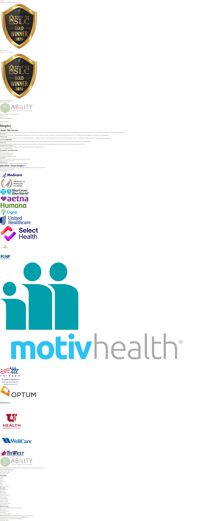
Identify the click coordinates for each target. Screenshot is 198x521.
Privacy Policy (3, 518)
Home (1, 121)
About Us (2, 478)
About (1, 117)
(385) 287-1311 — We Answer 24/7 (7, 52)
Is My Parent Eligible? (4, 114)
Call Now (2, 520)
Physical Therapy (3, 494)
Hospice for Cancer (4, 501)
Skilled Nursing (3, 492)
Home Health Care (3, 489)
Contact (4, 117)
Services (1, 115)
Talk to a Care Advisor (10, 160)
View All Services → (4, 504)
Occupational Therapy (4, 495)
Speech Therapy (3, 497)
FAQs (1, 483)
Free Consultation (9, 118)
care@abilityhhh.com (10, 469)
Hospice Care (16, 114)
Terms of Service (9, 518)
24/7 (10, 101)
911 (11, 515)
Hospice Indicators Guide (5, 503)
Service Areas (3, 481)
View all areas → (3, 509)
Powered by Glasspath (17, 518)
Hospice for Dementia (4, 500)
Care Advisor (6, 520)
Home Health (11, 114)
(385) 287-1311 (3, 118)
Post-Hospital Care (4, 498)
